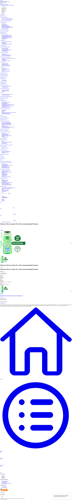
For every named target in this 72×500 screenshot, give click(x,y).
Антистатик (3, 23)
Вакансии (3, 476)
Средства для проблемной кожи (6, 55)
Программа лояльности (5, 481)
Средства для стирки (3, 22)
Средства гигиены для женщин (4, 88)
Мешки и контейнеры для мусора (7, 135)
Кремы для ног (4, 42)
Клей (2, 141)
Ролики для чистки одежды (6, 113)
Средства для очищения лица (6, 54)
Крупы (3, 179)
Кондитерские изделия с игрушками (7, 165)
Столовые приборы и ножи (6, 127)
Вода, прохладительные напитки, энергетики (8, 187)
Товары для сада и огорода (4, 130)
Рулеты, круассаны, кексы (5, 167)
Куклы (3, 148)
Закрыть (8, 1)
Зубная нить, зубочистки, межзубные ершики (8, 58)
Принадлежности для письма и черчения (8, 105)
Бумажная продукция (3, 77)
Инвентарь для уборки (5, 134)
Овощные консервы (5, 174)
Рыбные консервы (4, 175)
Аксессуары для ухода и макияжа (6, 41)
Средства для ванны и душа (6, 71)
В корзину (1, 271)
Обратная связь (4, 482)
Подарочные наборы (3, 45)
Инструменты (2, 99)
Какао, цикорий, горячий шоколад (7, 188)
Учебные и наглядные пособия (6, 107)
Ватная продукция (3, 78)
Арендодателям (4, 486)
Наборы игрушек (2, 158)
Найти (9, 193)
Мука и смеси (4, 181)
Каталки (1, 155)
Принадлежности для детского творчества (8, 104)
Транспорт (3, 152)
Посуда (3, 125)
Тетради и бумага (4, 106)
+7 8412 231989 (4, 2)
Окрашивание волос (5, 64)
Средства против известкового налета (7, 27)
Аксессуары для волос (5, 63)
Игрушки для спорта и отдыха (4, 154)
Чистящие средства (3, 32)
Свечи (1, 115)
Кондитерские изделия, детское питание (6, 162)
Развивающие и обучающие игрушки (5, 161)
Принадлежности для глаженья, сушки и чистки (9, 112)
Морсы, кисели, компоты (5, 189)
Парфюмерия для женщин (4, 74)
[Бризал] (36, 0)
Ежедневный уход (3, 40)
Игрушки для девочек (3, 146)
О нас (3, 475)
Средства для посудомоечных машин (7, 18)
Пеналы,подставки (4, 103)
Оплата (9, 5)
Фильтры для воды (4, 142)
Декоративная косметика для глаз (6, 35)
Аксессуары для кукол (5, 147)
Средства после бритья (5, 50)
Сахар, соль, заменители (5, 183)
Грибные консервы (4, 171)
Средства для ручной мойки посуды (7, 19)
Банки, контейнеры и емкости (6, 122)
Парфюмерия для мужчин (4, 75)
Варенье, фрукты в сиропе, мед (6, 170)
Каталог (3, 199)
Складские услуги (4, 487)
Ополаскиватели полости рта (6, 60)
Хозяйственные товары (3, 139)
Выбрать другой (5, 4)
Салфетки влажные (3, 83)
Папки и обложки (4, 102)
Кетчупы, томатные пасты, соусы (6, 172)
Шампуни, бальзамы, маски (6, 65)
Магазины (6, 5)
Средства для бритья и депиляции (5, 46)
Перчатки (3, 136)
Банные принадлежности (5, 68)
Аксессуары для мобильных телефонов (5, 96)
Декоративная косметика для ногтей (7, 37)
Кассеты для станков (5, 48)
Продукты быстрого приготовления (7, 182)
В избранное (2, 230)
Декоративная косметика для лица (7, 36)
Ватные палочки (4, 80)
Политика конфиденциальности (6, 483)
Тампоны (3, 91)
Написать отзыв (2, 303)
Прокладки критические (5, 90)
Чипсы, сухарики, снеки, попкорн (7, 184)
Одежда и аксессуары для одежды (5, 108)
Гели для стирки (4, 24)
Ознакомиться (5, 1)
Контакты (12, 5)
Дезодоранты (4, 69)
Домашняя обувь (4, 110)
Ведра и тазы (4, 133)
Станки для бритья (4, 51)
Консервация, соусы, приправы (4, 169)
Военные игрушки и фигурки (6, 151)
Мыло (3, 70)
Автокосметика (2, 14)
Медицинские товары (3, 82)
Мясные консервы (4, 173)
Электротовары (4, 143)
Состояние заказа (2, 5)
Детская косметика (4, 38)
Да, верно (1, 4)
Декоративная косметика (3, 33)
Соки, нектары (4, 191)
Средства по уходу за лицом (4, 52)
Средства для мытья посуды (4, 17)
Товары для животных (3, 119)
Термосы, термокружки (3, 116)
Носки (3, 111)
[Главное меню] (1, 194)
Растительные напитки (5, 190)
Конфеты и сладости (5, 166)
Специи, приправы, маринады (6, 176)
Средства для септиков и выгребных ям (6, 20)
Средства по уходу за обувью (4, 29)
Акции (3, 198)
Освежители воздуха (3, 15)
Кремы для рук (4, 43)
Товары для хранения (3, 138)
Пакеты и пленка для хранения (6, 124)
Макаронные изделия (5, 180)
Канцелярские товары (3, 100)
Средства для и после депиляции (6, 49)
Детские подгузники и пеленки (6, 86)
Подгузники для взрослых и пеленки (7, 94)
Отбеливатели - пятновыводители (7, 26)
